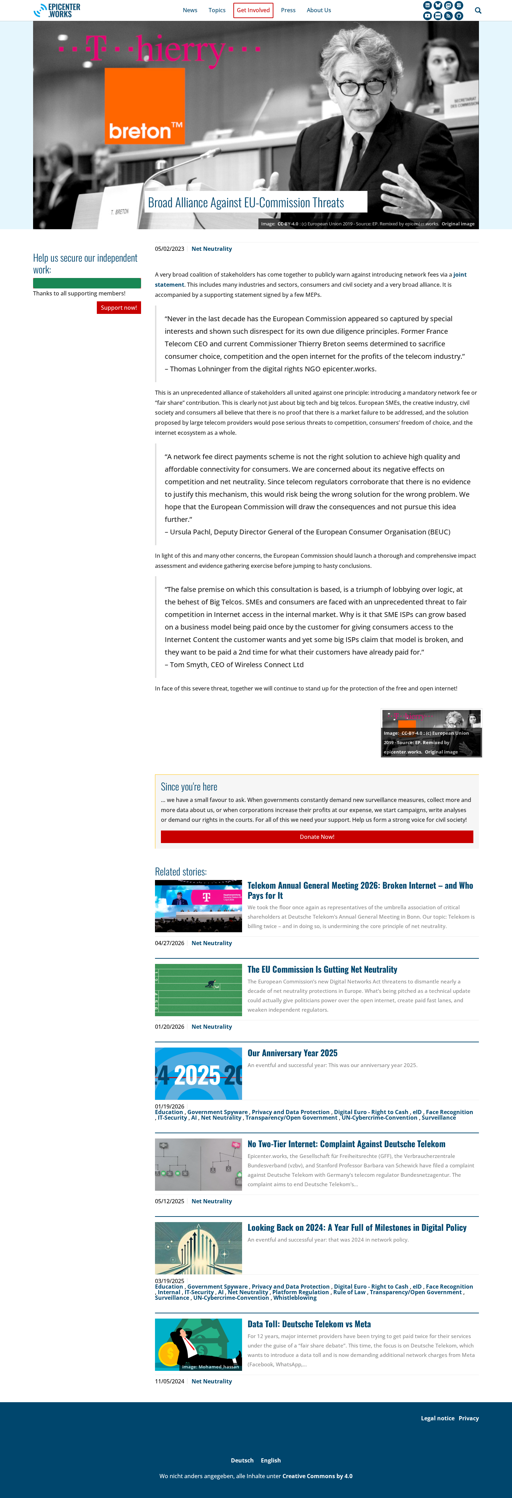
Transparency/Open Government (292, 1117)
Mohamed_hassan (219, 1367)
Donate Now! (317, 837)
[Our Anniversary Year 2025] (198, 1074)
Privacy (469, 1418)
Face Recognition (449, 1112)
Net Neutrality (212, 249)
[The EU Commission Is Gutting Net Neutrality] (198, 990)
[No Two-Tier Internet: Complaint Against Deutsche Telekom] (198, 1164)
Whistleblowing (295, 1298)
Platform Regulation (301, 1292)
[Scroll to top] (496, 1482)
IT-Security (173, 1117)
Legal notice (438, 1418)
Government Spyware (218, 1112)
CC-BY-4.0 (288, 224)
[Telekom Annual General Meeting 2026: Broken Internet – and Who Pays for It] (198, 906)
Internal (170, 1292)
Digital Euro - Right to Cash (372, 1112)
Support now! (119, 307)
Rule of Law (350, 1292)
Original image (458, 224)
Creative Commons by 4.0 (317, 1476)
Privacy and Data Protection (291, 1112)
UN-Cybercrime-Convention (380, 1117)
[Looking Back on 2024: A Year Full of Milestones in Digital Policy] (198, 1248)
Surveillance (439, 1117)
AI (194, 1117)
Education (170, 1112)
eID (418, 1112)
